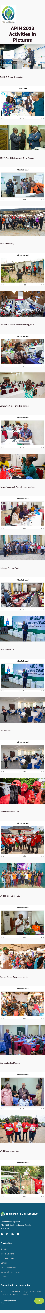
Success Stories (7, 1258)
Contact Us (5, 1276)
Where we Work (7, 1254)
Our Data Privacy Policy (10, 1272)
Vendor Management (9, 1267)
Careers (4, 1263)
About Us (4, 1249)
